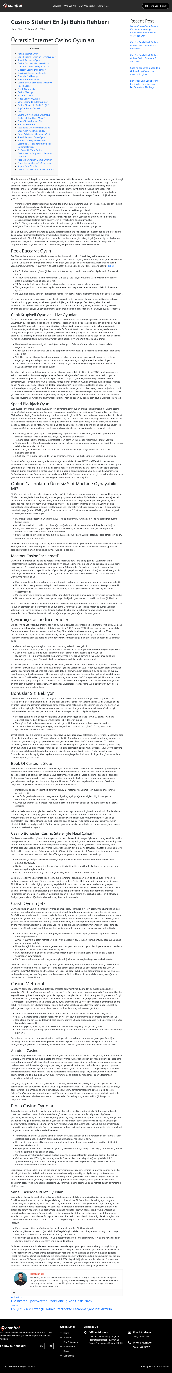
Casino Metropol (26, 92)
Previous (16, 1297)
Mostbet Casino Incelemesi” (32, 69)
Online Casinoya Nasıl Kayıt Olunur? (36, 169)
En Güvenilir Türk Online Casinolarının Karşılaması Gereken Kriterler (35, 153)
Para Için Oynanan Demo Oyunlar (35, 159)
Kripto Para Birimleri (28, 166)
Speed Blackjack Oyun (29, 60)
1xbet (111, 265)
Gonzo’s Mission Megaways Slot (34, 134)
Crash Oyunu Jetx (26, 89)
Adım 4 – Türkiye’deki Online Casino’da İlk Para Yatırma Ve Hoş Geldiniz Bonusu (34, 143)
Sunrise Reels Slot (27, 124)
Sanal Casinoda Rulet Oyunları (33, 101)
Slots (20, 111)
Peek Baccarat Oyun (28, 53)
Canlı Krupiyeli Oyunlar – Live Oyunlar (36, 56)
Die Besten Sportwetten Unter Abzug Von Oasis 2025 (51, 1301)
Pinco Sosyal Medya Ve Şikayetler (34, 163)
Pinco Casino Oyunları (29, 98)
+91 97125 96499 (141, 1347)
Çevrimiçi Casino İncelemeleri (32, 73)
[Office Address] (85, 1332)
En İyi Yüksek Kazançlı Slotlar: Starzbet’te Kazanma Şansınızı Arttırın (61, 1309)
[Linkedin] (13, 1292)
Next (14, 1305)
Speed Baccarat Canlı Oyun (31, 137)
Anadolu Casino (25, 95)
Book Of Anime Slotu (28, 79)
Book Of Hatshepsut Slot (30, 121)
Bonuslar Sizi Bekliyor (28, 76)
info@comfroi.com (141, 1336)
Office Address (98, 1332)
